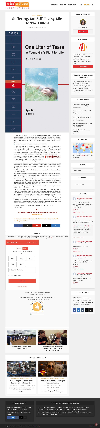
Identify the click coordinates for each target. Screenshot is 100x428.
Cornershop (37, 426)
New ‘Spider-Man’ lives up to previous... (81, 130)
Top (31, 378)
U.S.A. (56, 219)
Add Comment (21, 385)
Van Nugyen (18, 221)
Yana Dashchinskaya (79, 120)
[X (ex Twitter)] (91, 310)
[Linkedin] (78, 310)
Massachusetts (33, 219)
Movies (57, 378)
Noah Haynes (31, 385)
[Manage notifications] (96, 424)
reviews (51, 219)
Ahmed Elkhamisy (78, 133)
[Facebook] (74, 310)
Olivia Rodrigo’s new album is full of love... (82, 118)
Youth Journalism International (84, 198)
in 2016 (51, 238)
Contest (63, 5)
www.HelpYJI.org (37, 214)
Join (80, 5)
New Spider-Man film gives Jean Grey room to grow (82, 124)
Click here (83, 155)
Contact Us (92, 426)
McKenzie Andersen (54, 387)
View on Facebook (76, 212)
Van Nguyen (43, 27)
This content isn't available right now (83, 226)
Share (83, 212)
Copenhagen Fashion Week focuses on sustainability (21, 382)
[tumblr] (82, 310)
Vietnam (26, 221)
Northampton (43, 219)
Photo (76, 210)
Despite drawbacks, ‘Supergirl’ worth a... (82, 111)
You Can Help (83, 66)
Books (34, 15)
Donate (86, 5)
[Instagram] (87, 310)
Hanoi (25, 219)
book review (18, 219)
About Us (54, 5)
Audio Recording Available (17, 378)
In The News (72, 5)
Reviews (39, 15)
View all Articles (83, 31)
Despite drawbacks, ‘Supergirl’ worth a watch (52, 382)
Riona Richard (77, 126)
